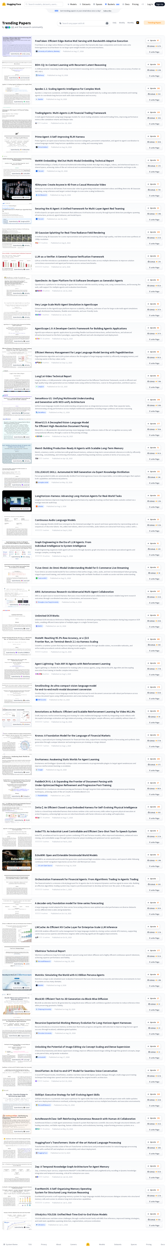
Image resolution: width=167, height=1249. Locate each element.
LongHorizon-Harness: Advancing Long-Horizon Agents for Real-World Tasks (78, 496)
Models (73, 4)
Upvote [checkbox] (154, 40)
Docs (127, 4)
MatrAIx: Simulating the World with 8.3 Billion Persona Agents (69, 974)
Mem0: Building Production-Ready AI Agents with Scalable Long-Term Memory (79, 448)
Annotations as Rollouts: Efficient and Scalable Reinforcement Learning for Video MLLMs (85, 711)
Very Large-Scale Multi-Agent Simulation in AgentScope (66, 304)
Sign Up (159, 4)
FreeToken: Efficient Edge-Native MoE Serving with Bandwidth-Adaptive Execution (81, 41)
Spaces (99, 4)
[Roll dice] (107, 23)
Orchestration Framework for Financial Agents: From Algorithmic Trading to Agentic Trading (86, 879)
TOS (30, 1244)
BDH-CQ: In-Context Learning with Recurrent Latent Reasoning (70, 64)
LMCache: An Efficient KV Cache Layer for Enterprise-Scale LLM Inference (76, 927)
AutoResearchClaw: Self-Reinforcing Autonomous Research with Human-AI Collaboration (85, 1118)
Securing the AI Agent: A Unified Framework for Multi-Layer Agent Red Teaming (79, 208)
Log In (150, 4)
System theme (12, 1244)
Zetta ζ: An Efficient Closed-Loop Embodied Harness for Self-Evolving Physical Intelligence (86, 807)
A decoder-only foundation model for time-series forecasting (69, 903)
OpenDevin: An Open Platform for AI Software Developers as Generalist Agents (79, 280)
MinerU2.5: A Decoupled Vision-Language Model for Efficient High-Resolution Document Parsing (62, 424)
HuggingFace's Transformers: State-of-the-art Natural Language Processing (78, 1142)
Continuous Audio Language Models (55, 520)
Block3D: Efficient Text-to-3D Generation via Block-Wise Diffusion (71, 998)
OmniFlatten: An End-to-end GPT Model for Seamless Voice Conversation (76, 1070)
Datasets (86, 4)
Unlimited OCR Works (47, 615)
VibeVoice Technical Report (50, 951)
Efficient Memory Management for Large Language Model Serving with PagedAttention (84, 352)
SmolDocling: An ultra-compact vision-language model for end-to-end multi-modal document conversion (65, 687)
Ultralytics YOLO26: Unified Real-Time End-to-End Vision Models (71, 1214)
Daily (114, 22)
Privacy (44, 1244)
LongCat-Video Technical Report (53, 376)
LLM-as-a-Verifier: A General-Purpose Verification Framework (69, 256)
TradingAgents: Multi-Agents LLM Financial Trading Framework (70, 112)
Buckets (113, 4)
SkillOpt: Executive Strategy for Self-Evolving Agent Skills (67, 1094)
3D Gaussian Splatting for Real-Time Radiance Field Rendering (70, 232)
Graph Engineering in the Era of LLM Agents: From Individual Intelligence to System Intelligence (63, 543)
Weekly (122, 22)
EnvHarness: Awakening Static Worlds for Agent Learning (67, 759)
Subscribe (107, 11)
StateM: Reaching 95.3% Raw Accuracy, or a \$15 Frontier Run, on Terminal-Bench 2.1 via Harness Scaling (66, 639)
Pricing (135, 4)
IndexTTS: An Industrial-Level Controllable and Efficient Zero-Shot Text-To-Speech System (86, 831)
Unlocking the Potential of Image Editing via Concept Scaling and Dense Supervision (82, 1046)
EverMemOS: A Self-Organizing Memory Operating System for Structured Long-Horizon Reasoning (63, 1190)
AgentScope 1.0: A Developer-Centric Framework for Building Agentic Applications (81, 328)
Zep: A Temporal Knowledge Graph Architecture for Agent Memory (72, 1166)
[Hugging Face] (88, 1244)
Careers (73, 1244)
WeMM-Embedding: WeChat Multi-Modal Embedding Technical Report (74, 160)
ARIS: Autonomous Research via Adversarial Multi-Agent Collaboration (74, 591)
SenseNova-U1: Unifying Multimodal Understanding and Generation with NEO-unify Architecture (64, 400)
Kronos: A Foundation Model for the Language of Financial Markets (72, 735)
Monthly (131, 22)
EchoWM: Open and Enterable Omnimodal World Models (66, 855)
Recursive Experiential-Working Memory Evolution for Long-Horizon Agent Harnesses (83, 1022)
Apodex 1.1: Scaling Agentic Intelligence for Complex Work (67, 88)
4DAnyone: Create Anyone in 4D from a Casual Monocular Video (70, 184)
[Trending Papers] (137, 22)
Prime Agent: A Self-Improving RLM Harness (60, 136)
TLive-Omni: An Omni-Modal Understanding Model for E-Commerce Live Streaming (82, 567)
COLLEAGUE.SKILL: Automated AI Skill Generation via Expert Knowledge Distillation (82, 472)
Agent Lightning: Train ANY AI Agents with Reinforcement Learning (72, 663)
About (58, 1244)
